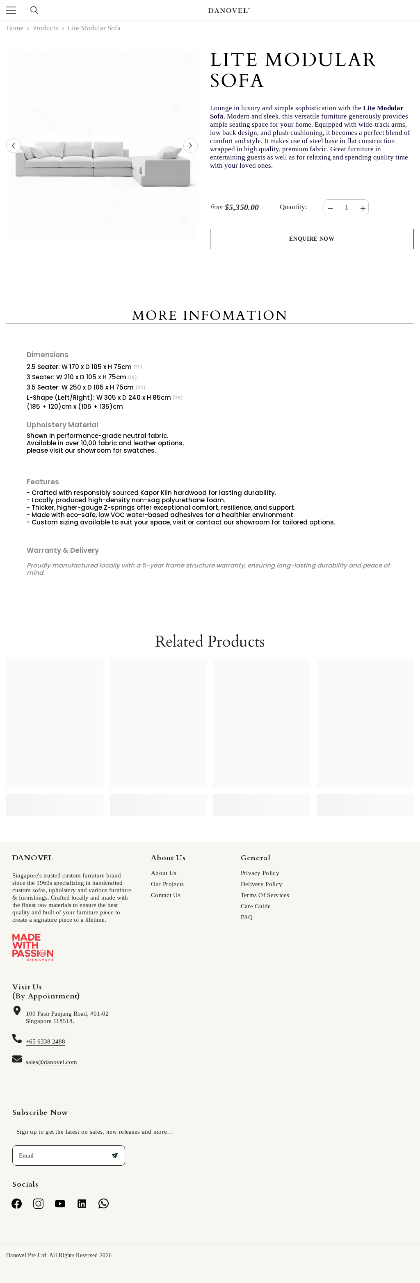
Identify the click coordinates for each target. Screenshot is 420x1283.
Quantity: (293, 207)
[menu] (11, 10)
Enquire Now (312, 239)
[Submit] (115, 1155)
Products (45, 28)
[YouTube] (60, 1203)
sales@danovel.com (51, 1062)
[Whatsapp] (103, 1203)
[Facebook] (16, 1203)
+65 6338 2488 (45, 1041)
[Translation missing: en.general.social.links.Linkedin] (81, 1203)
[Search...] (34, 10)
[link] (54, 796)
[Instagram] (38, 1203)
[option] (102, 145)
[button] (13, 145)
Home (14, 28)
